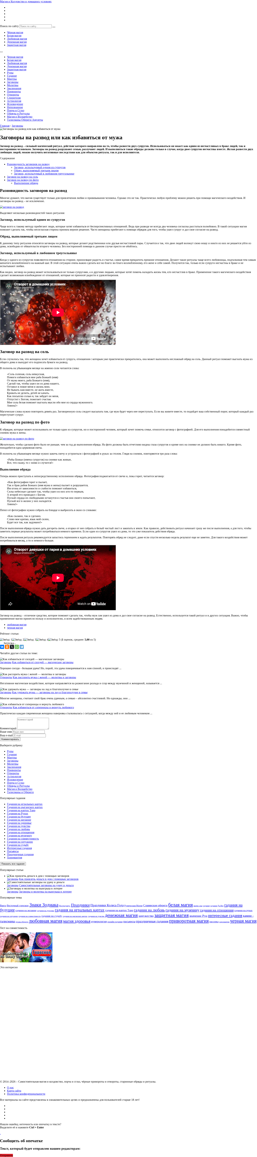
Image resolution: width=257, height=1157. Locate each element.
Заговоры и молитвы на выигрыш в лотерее (45, 891)
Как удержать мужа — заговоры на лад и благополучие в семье (50, 692)
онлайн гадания (115, 922)
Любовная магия (17, 38)
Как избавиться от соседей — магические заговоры (42, 662)
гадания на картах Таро (119, 910)
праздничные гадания (152, 921)
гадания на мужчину (182, 910)
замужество (146, 916)
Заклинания (14, 88)
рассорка (214, 921)
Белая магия (14, 35)
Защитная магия (16, 45)
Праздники (80, 905)
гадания (206, 906)
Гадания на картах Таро (21, 810)
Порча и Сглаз (15, 110)
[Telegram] (22, 647)
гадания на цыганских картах (75, 916)
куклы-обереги (22, 922)
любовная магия (16, 624)
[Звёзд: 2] (18, 639)
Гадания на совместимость (23, 838)
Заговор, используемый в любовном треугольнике (44, 173)
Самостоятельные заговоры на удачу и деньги (46, 885)
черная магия (15, 627)
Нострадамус (64, 906)
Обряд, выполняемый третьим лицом (36, 170)
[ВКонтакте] (2, 647)
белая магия (180, 904)
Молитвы (12, 85)
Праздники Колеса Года (107, 905)
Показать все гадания (12, 864)
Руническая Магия (133, 905)
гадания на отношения (217, 910)
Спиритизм (14, 97)
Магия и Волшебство (19, 116)
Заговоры (12, 82)
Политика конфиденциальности (26, 1093)
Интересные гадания (19, 848)
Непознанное (15, 107)
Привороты (14, 91)
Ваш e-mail (6, 735)
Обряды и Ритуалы (18, 113)
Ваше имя (6, 731)
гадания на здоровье (45, 911)
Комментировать (10, 739)
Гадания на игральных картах (24, 804)
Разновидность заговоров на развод (28, 164)
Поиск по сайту (9, 26)
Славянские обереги (155, 905)
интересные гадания (225, 915)
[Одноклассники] (7, 647)
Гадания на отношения (20, 832)
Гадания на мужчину (19, 835)
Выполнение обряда (26, 183)
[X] (12, 647)
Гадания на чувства (18, 826)
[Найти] (53, 27)
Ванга (3, 905)
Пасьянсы (13, 851)
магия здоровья (76, 921)
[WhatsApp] (17, 647)
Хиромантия (14, 857)
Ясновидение (15, 104)
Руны (10, 72)
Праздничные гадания (20, 854)
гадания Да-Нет (217, 906)
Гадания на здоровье (19, 822)
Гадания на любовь (18, 829)
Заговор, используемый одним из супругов (40, 167)
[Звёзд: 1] (6, 639)
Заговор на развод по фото (23, 179)
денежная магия (121, 915)
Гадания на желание (19, 819)
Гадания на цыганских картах (25, 807)
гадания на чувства (96, 916)
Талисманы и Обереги (20, 792)
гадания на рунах (243, 910)
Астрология (14, 100)
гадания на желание (25, 910)
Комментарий (8, 728)
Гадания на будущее (19, 816)
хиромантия (224, 922)
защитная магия (171, 915)
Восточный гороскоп (18, 905)
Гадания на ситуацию (20, 841)
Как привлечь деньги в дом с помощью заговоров (48, 879)
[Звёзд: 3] (30, 639)
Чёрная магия (15, 32)
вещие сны (198, 906)
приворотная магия (189, 921)
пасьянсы (129, 921)
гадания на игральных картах (80, 910)
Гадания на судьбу (18, 844)
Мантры (12, 78)
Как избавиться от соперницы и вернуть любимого (43, 707)
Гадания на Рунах (17, 813)
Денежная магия (17, 41)
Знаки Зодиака (43, 904)
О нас (10, 1087)
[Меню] (1, 51)
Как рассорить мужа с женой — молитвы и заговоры (44, 677)
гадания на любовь (149, 910)
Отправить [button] (6, 1155)
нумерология (99, 921)
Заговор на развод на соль (22, 176)
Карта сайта (14, 1090)
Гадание (12, 75)
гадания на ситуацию (9, 916)
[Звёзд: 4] (42, 639)
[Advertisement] (26, 1024)
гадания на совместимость (30, 916)
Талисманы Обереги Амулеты (25, 119)
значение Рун (198, 916)
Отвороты (13, 94)
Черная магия (15, 56)
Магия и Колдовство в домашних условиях (26, 1)
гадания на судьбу (51, 915)
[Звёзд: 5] (54, 639)
